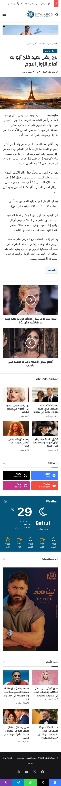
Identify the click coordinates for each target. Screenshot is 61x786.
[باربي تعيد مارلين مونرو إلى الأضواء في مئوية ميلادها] (16, 395)
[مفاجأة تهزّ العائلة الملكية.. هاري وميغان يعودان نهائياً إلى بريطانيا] (45, 395)
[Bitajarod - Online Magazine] (39, 14)
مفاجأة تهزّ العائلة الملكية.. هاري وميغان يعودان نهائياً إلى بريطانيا (45, 408)
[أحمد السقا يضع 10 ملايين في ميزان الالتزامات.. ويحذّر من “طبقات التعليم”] (45, 716)
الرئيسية (51, 43)
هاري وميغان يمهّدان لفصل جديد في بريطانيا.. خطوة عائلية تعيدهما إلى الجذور (16, 733)
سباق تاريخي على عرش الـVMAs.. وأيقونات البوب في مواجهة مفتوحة (46, 692)
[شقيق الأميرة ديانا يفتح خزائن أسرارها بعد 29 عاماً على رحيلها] (45, 428)
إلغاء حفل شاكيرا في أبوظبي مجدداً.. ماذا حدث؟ (18, 442)
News (42, 43)
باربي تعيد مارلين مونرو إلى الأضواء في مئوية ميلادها (17, 408)
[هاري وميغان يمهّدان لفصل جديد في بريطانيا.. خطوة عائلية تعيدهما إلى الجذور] (16, 716)
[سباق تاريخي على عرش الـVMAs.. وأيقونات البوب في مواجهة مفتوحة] (45, 677)
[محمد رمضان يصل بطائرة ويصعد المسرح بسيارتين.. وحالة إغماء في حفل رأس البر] (16, 677)
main (50, 270)
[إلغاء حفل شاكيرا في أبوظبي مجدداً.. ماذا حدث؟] (16, 428)
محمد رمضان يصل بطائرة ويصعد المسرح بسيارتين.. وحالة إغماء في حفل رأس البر (16, 694)
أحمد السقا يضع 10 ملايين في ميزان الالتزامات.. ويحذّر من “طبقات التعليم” (48, 733)
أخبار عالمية (31, 43)
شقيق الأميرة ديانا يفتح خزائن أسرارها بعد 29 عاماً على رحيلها (45, 442)
